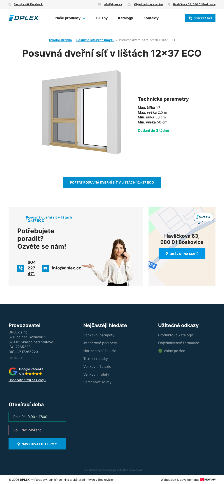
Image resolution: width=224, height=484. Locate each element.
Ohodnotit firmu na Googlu (27, 380)
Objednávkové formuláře (178, 343)
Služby (102, 18)
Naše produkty (67, 18)
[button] (112, 471)
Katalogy (125, 18)
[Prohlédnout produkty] (84, 18)
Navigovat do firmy (39, 444)
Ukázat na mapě (184, 254)
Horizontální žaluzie (99, 351)
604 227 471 (203, 18)
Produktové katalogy (175, 335)
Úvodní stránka (60, 40)
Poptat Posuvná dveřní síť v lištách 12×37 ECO (112, 182)
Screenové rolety (97, 382)
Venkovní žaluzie (97, 366)
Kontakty (151, 18)
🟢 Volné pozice (171, 351)
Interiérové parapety (100, 343)
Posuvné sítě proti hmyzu (95, 40)
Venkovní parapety (98, 335)
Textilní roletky (95, 358)
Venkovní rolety (96, 374)
